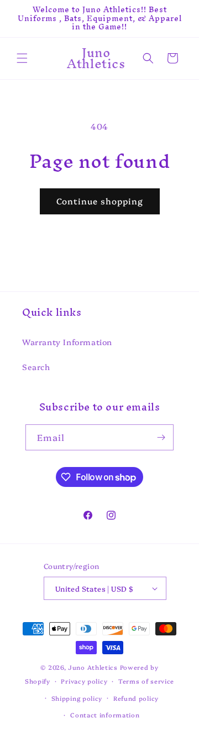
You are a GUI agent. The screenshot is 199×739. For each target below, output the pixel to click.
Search (36, 366)
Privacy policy (84, 681)
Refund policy (136, 698)
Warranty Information (67, 341)
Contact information (104, 715)
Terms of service (146, 681)
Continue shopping (99, 201)
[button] (22, 58)
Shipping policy (77, 698)
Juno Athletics (93, 667)
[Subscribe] (161, 437)
